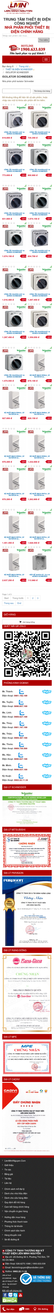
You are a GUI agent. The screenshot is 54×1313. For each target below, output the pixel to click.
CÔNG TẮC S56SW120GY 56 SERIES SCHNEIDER (40, 133)
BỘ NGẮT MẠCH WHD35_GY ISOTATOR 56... (14, 457)
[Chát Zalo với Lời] (20, 765)
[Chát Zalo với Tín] (22, 712)
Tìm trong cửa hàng (42, 91)
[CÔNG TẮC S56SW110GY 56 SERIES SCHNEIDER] (14, 117)
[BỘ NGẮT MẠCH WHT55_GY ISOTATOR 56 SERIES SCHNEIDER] (14, 522)
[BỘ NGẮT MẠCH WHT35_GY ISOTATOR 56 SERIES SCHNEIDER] (40, 479)
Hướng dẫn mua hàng (14, 1217)
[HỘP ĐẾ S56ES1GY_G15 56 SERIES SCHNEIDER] (40, 560)
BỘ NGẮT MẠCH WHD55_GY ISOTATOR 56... (40, 457)
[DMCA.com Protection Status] (9, 1299)
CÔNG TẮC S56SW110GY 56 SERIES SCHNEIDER (14, 133)
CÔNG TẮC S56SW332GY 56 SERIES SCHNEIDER (14, 332)
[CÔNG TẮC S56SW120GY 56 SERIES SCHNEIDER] (40, 117)
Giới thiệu (9, 1165)
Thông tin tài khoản (13, 1226)
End (19, 603)
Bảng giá (8, 1174)
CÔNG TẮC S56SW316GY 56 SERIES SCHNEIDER (14, 295)
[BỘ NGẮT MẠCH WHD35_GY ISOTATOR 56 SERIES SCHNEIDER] (14, 441)
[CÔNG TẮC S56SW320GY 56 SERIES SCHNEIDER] (40, 279)
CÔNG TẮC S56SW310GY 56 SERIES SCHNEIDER (40, 251)
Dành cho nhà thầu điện (15, 1193)
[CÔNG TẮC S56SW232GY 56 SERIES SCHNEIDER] (14, 198)
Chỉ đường (43, 1309)
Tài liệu (7, 1178)
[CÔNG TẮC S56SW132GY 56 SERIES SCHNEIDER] (14, 155)
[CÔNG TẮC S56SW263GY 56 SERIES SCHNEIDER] (14, 236)
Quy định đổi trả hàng (14, 1202)
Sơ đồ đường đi (11, 1239)
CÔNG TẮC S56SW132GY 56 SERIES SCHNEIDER (14, 170)
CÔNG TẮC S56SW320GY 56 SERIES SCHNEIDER (40, 295)
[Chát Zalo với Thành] (21, 691)
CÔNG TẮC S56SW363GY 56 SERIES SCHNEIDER (14, 376)
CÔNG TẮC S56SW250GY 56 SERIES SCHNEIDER (40, 214)
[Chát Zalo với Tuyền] (21, 701)
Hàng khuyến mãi (12, 1234)
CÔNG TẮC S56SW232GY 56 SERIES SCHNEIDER (14, 214)
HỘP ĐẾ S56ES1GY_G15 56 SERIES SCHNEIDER (40, 575)
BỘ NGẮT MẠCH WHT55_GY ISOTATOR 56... (14, 538)
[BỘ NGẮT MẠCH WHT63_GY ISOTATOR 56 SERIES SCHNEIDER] (40, 522)
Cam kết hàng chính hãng (16, 1206)
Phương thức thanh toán (16, 1221)
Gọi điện (10, 1309)
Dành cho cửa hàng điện (16, 1197)
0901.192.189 (20, 695)
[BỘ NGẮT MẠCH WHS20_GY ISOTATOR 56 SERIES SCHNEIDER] (40, 360)
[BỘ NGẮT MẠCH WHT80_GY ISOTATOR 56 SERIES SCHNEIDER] (14, 560)
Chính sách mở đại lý (14, 1188)
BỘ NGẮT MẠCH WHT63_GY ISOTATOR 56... (40, 538)
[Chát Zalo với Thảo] (21, 733)
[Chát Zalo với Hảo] (20, 754)
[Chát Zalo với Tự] (22, 723)
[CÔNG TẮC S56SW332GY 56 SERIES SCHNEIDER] (14, 317)
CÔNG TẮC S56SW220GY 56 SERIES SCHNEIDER (40, 170)
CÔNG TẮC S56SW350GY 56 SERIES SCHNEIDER (40, 332)
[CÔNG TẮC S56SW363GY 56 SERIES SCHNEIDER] (14, 360)
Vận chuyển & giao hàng (16, 1211)
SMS (27, 1309)
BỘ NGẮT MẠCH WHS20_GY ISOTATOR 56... (40, 376)
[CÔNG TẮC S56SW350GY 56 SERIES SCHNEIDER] (40, 317)
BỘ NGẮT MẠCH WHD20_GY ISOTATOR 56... (40, 413)
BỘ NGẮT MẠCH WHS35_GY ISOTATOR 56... (14, 413)
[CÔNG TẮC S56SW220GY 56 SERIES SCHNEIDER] (40, 155)
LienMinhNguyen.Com (15, 1160)
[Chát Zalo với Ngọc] (21, 744)
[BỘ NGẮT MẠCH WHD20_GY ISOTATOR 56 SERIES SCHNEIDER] (40, 398)
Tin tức (7, 1169)
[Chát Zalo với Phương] (21, 775)
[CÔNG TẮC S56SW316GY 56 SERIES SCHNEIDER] (14, 279)
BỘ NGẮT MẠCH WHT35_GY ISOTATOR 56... (40, 494)
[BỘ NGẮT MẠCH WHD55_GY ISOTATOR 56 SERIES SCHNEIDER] (40, 441)
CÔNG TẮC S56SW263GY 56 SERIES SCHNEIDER (14, 251)
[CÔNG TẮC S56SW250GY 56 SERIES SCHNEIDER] (40, 198)
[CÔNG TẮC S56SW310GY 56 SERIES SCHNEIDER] (40, 236)
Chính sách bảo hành (14, 1230)
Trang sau (9, 603)
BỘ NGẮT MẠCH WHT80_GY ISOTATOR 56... (14, 575)
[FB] (5, 1294)
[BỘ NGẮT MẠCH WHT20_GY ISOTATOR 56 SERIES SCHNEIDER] (14, 479)
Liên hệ (8, 1182)
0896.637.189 (20, 769)
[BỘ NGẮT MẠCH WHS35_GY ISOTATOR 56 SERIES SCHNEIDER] (14, 398)
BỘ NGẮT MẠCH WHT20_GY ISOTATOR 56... (14, 494)
